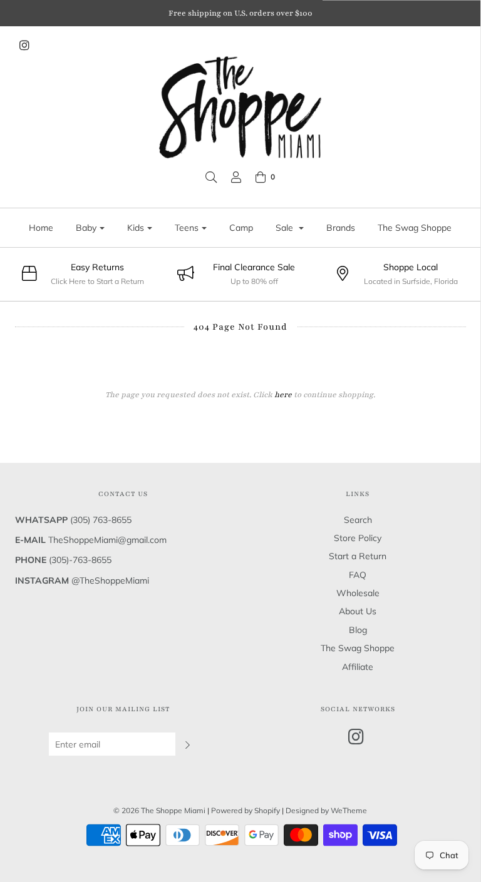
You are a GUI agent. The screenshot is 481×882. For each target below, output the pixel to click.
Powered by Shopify (245, 810)
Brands (340, 227)
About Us (357, 611)
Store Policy (357, 538)
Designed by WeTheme (326, 810)
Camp (241, 227)
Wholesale (358, 593)
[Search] (211, 177)
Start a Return (357, 556)
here (283, 395)
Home (41, 227)
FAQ (357, 574)
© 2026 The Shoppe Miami (160, 810)
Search (358, 519)
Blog (358, 630)
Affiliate (357, 666)
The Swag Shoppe (415, 227)
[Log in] (236, 177)
